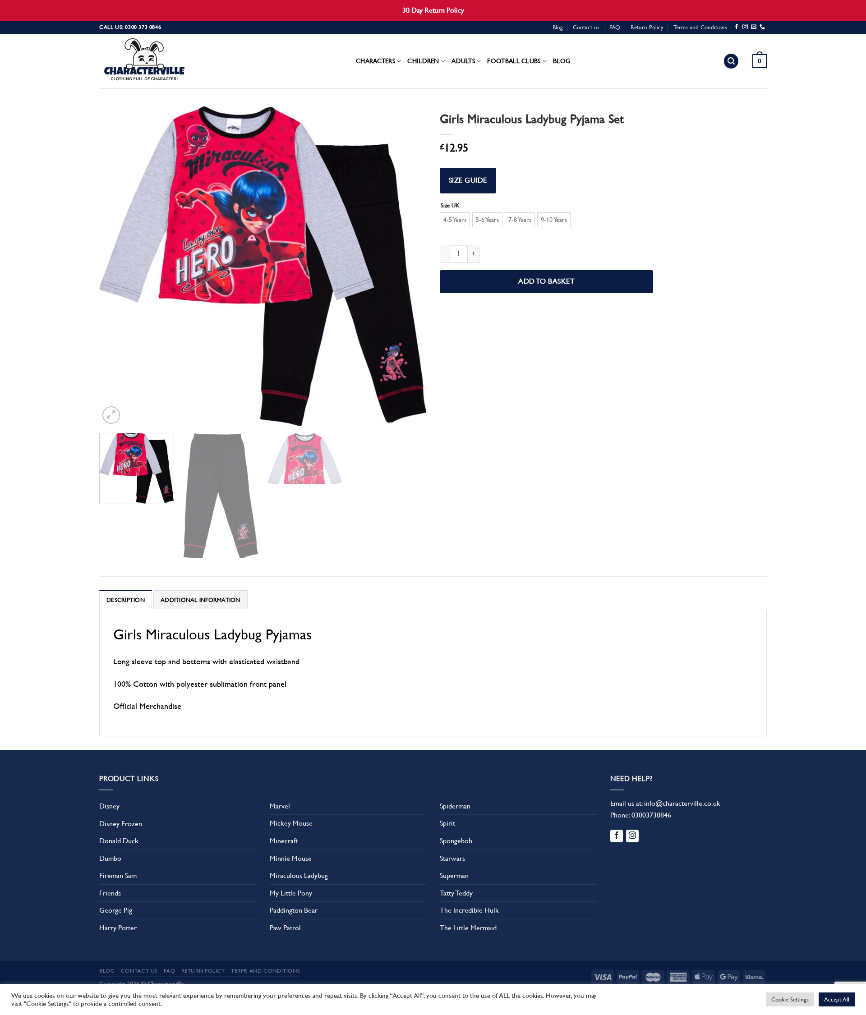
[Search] (731, 61)
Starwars (452, 858)
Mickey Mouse (291, 823)
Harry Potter (118, 927)
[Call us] (762, 27)
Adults (463, 60)
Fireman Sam (118, 875)
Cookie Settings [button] (790, 999)
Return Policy (647, 27)
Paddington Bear (294, 910)
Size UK (450, 205)
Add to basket (546, 281)
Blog (558, 27)
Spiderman (455, 806)
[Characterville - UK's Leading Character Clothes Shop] (144, 61)
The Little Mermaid (468, 927)
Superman (454, 875)
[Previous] (117, 266)
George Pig (115, 910)
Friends (110, 893)
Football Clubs (513, 60)
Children (423, 60)
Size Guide (468, 180)
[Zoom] (111, 415)
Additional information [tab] (200, 600)
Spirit (447, 823)
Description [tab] (125, 600)
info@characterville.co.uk (682, 803)
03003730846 (651, 815)
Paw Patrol (285, 927)
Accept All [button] (836, 999)
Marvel (280, 806)
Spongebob (456, 840)
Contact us (586, 27)
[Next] (408, 266)
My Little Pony (291, 893)
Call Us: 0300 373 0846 (130, 27)
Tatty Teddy (456, 893)
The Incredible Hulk (469, 910)
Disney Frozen (120, 823)
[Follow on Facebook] (736, 27)
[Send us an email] (753, 27)
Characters (375, 60)
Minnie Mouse (291, 858)
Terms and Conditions (700, 27)
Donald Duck (118, 840)
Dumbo (110, 858)
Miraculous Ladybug (299, 875)
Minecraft (284, 840)
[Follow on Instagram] (745, 27)
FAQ (614, 27)
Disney (109, 806)
